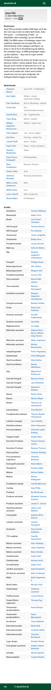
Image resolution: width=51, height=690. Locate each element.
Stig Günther (36, 360)
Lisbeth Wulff (12, 141)
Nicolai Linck (36, 584)
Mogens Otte (36, 271)
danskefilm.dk (10, 3)
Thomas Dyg (36, 600)
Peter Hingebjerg (38, 351)
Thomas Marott (38, 226)
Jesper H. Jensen (38, 503)
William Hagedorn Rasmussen (11, 126)
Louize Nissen (37, 596)
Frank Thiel (11, 146)
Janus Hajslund (37, 547)
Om (5, 687)
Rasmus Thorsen (38, 448)
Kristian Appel (37, 468)
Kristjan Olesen (37, 641)
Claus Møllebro (37, 621)
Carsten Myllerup (38, 211)
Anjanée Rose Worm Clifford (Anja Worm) (37, 333)
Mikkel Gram (11, 190)
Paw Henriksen (12, 103)
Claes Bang (11, 119)
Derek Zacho (36, 394)
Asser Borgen (37, 607)
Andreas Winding (38, 452)
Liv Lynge (35, 326)
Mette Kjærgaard (38, 425)
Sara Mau (35, 321)
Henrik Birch (11, 114)
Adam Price (36, 215)
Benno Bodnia (37, 552)
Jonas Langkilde (38, 235)
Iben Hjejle (11, 96)
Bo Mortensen (37, 492)
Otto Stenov (36, 266)
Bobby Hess (36, 239)
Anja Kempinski (38, 569)
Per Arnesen (36, 231)
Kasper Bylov (36, 437)
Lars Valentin (36, 421)
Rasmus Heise (37, 378)
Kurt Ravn (10, 137)
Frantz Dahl (36, 556)
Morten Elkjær (37, 398)
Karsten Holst (37, 560)
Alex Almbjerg (37, 543)
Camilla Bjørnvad (38, 484)
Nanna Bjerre (36, 464)
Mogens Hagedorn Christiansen (36, 255)
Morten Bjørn (12, 198)
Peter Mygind (12, 133)
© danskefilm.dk (21, 687)
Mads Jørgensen (38, 340)
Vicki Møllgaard (38, 356)
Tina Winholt (36, 410)
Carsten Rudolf (37, 657)
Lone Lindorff (12, 194)
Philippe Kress (37, 262)
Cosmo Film (36, 275)
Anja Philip (35, 488)
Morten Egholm (37, 653)
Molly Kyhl (35, 626)
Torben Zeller (12, 171)
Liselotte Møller (38, 630)
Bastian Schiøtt (37, 303)
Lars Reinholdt (37, 383)
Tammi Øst (11, 107)
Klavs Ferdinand (38, 573)
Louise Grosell (37, 244)
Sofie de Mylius (37, 248)
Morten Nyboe (37, 472)
